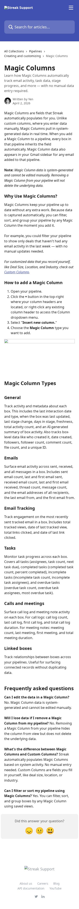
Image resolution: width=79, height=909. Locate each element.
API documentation (30, 888)
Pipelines (35, 51)
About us (26, 883)
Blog (56, 883)
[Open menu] (71, 7)
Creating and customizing (22, 56)
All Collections (14, 51)
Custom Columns (16, 272)
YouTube (56, 888)
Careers (42, 883)
